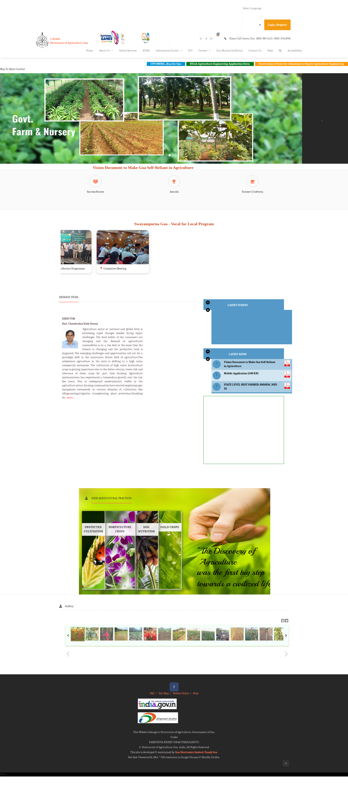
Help (270, 50)
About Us (104, 50)
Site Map (164, 693)
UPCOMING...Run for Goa (126, 64)
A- (201, 38)
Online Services (128, 50)
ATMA (146, 50)
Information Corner (167, 50)
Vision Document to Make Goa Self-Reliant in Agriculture (143, 167)
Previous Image (68, 654)
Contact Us (255, 50)
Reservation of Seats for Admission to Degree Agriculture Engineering (262, 64)
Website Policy (181, 693)
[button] (26, 123)
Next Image (286, 654)
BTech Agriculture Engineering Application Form (180, 64)
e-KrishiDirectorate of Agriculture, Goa (69, 41)
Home (89, 50)
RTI (190, 50)
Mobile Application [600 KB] (241, 373)
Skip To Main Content (12, 69)
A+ (211, 38)
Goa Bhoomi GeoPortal (229, 50)
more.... (71, 397)
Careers (203, 50)
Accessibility (295, 50)
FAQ (152, 693)
